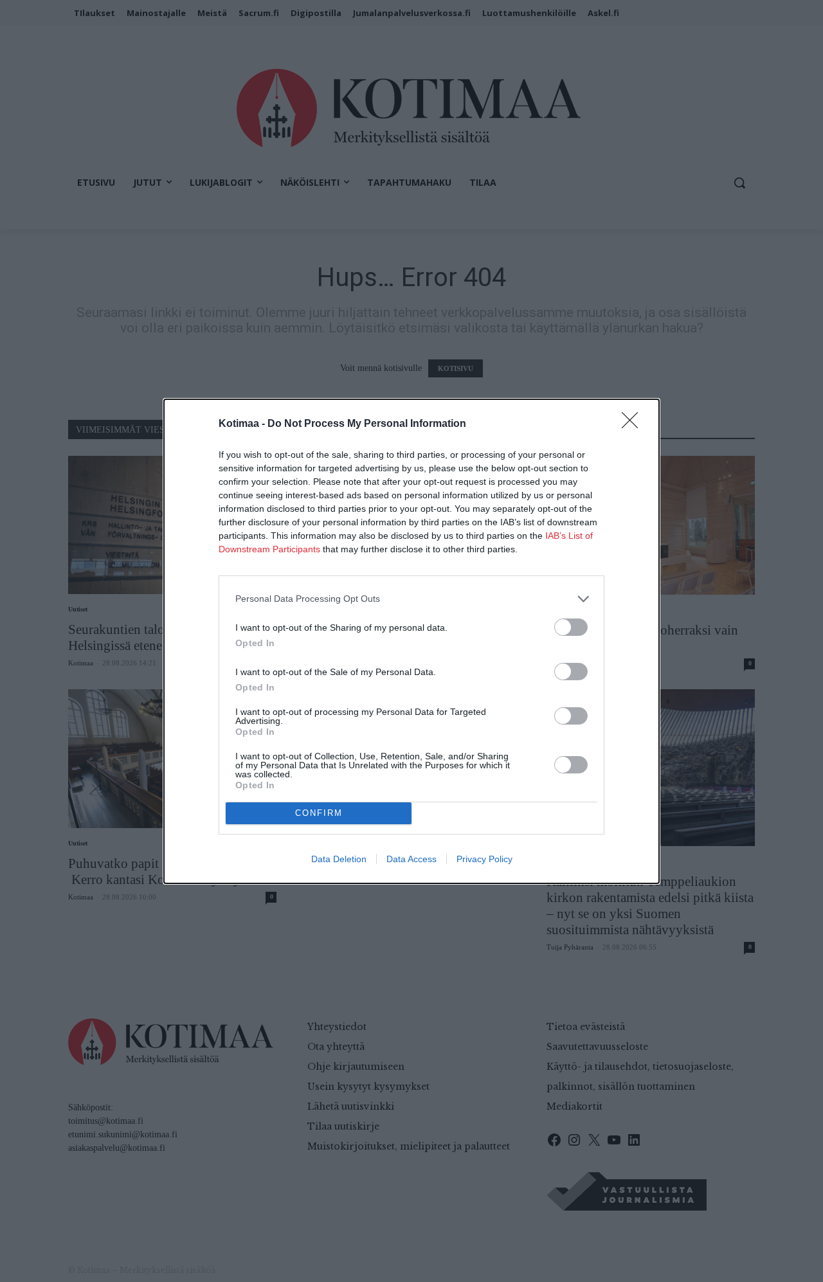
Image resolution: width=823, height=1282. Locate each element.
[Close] (634, 424)
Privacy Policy (484, 859)
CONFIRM (319, 813)
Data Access (411, 859)
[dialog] (411, 641)
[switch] (571, 627)
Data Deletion (338, 859)
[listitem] (411, 599)
